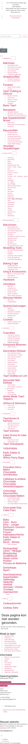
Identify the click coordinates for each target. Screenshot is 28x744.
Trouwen (8, 589)
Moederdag (10, 553)
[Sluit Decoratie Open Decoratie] (11, 328)
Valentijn (8, 581)
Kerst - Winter (11, 542)
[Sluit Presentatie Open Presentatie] (12, 413)
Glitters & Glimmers (14, 403)
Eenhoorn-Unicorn (14, 527)
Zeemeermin (10, 591)
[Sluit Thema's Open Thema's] (10, 515)
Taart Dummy (11, 430)
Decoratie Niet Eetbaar (11, 381)
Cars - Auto (10, 522)
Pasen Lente (10, 558)
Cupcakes (9, 332)
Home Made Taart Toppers (13, 397)
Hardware (9, 279)
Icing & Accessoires (14, 271)
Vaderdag (8, 579)
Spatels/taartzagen (14, 305)
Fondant (8, 84)
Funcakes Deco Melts (12, 468)
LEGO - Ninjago (12, 550)
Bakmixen (9, 63)
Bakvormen (9, 224)
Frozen (7, 532)
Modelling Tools (12, 247)
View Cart (6, 741)
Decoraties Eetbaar (14, 350)
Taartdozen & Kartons (11, 419)
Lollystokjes (10, 448)
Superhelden (10, 576)
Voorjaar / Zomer (13, 586)
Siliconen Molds (12, 297)
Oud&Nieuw (10, 555)
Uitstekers (9, 284)
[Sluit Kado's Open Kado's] (9, 598)
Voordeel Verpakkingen (11, 147)
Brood (6, 120)
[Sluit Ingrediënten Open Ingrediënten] (13, 58)
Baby (6, 519)
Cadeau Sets (10, 607)
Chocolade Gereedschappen (13, 485)
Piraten (7, 560)
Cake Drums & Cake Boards (14, 436)
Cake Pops (9, 510)
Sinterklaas (9, 567)
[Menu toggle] (1, 56)
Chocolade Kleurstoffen (10, 492)
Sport (6, 570)
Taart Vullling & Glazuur (12, 92)
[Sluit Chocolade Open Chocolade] (12, 462)
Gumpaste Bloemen (14, 344)
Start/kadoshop (12, 574)
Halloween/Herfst (13, 534)
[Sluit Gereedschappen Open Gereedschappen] (15, 220)
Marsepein (9, 109)
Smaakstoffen (11, 76)
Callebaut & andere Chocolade (14, 480)
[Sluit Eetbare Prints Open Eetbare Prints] (14, 153)
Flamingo (8, 529)
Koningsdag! (10, 548)
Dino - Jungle (11, 524)
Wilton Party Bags (13, 457)
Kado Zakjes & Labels (11, 454)
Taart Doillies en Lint (15, 375)
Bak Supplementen (14, 117)
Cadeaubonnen (12, 603)
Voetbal (7, 584)
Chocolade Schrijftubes (10, 473)
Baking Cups (10, 263)
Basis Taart (9, 105)
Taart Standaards (13, 443)
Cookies (8, 319)
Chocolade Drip (12, 507)
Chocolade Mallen (13, 495)
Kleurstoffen (10, 130)
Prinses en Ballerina (14, 563)
